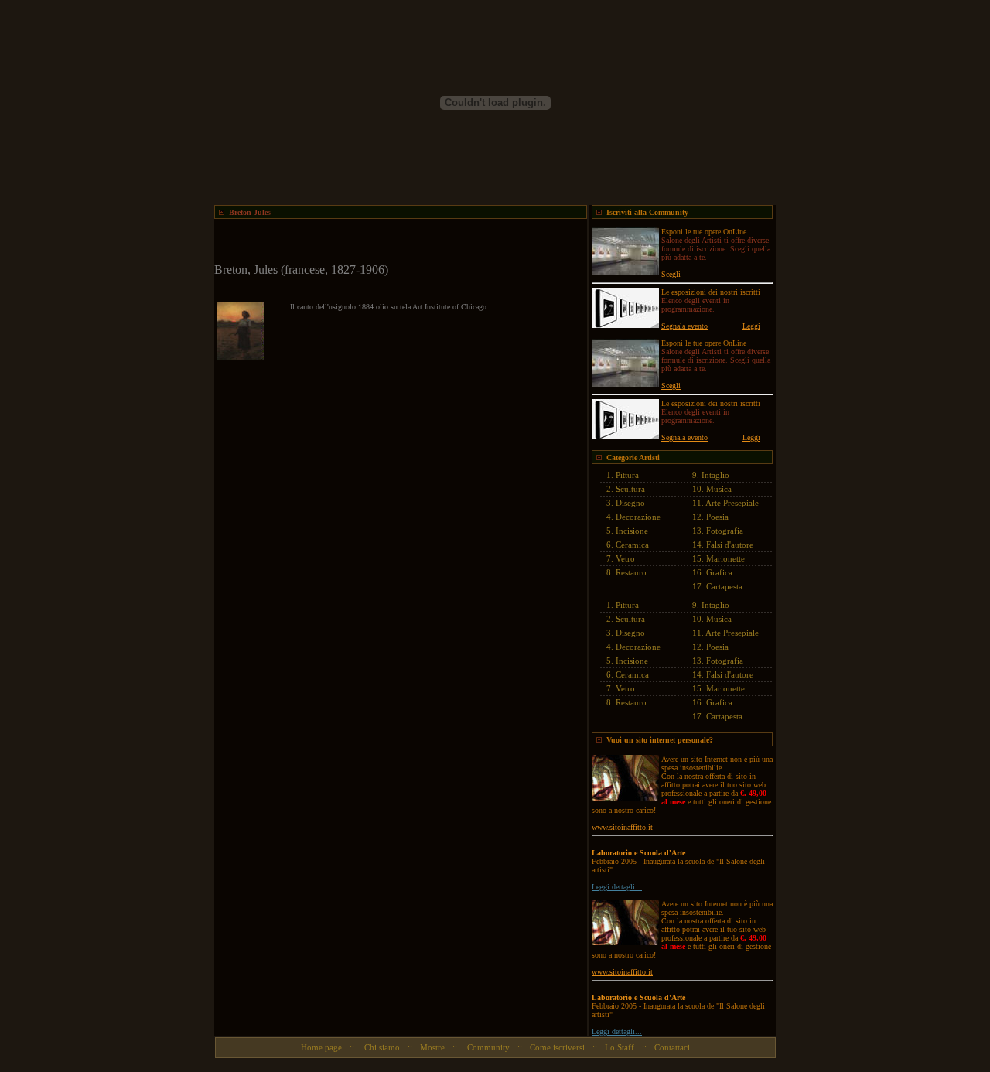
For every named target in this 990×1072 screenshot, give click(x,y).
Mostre (432, 1047)
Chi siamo (381, 1047)
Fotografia (724, 530)
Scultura (630, 488)
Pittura (627, 475)
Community (487, 1047)
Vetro (625, 558)
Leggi (751, 326)
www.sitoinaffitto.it (622, 827)
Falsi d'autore (729, 544)
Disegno (630, 502)
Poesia (717, 516)
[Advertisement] (395, 242)
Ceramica (632, 544)
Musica (719, 488)
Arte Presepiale (732, 502)
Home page (321, 1047)
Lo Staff (619, 1047)
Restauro (631, 572)
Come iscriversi (557, 1047)
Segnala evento (684, 326)
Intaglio (715, 475)
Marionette (725, 558)
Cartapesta (724, 586)
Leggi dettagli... (617, 887)
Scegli (671, 274)
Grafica (719, 572)
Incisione (632, 530)
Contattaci (672, 1047)
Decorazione (638, 516)
